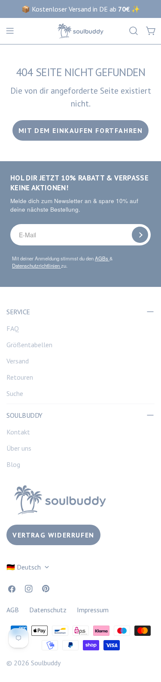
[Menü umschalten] (9, 30)
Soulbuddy (46, 662)
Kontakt (18, 432)
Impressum (93, 609)
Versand (17, 361)
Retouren (19, 377)
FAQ (12, 328)
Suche (14, 393)
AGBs (102, 258)
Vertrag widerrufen (53, 535)
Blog (13, 464)
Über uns (18, 448)
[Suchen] (133, 30)
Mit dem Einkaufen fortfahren (80, 130)
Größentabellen (29, 344)
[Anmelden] (140, 235)
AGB (12, 609)
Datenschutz (48, 609)
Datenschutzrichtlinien (36, 265)
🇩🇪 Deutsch (23, 567)
